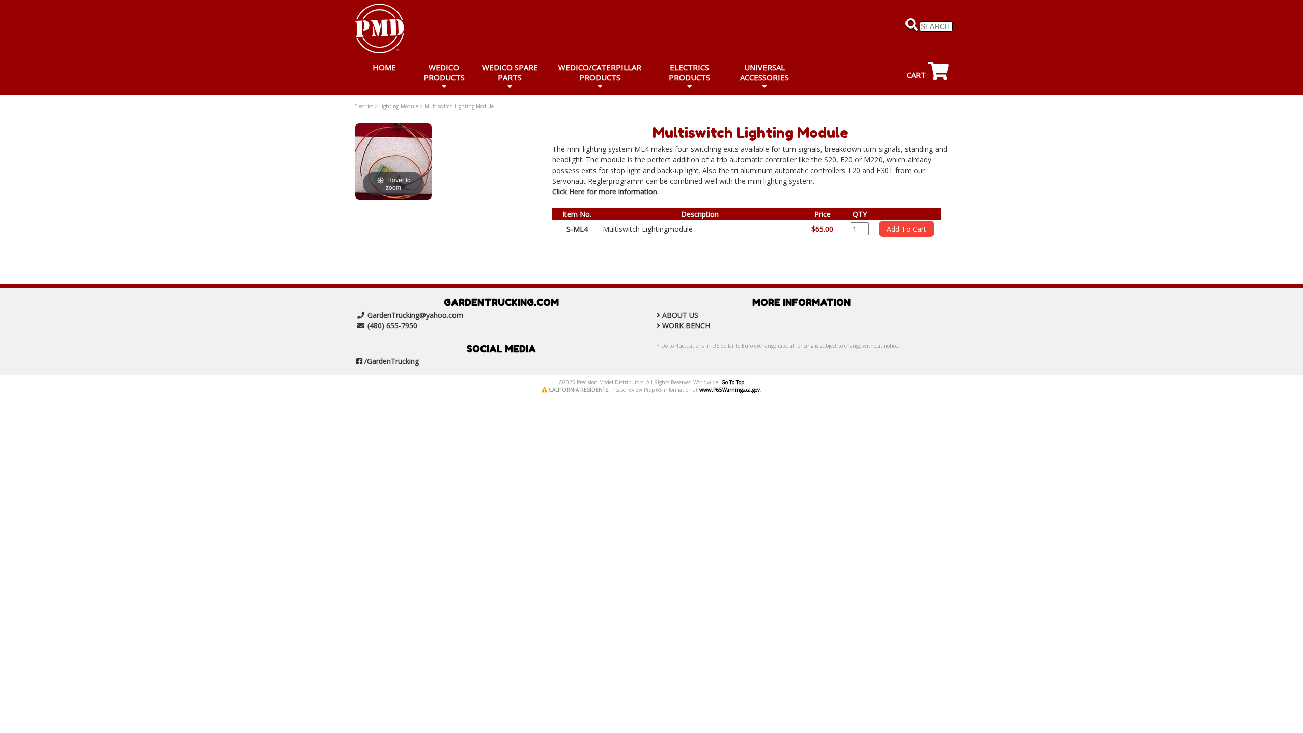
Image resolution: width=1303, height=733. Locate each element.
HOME (384, 67)
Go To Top (732, 382)
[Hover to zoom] (393, 160)
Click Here (568, 191)
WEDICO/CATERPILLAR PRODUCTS (599, 72)
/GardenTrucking (391, 361)
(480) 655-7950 (392, 325)
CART (917, 75)
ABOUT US (680, 315)
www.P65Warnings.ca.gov (729, 389)
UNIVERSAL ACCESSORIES (764, 72)
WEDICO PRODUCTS (444, 72)
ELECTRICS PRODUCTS (689, 72)
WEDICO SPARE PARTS (510, 72)
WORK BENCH (686, 325)
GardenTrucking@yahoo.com (415, 315)
